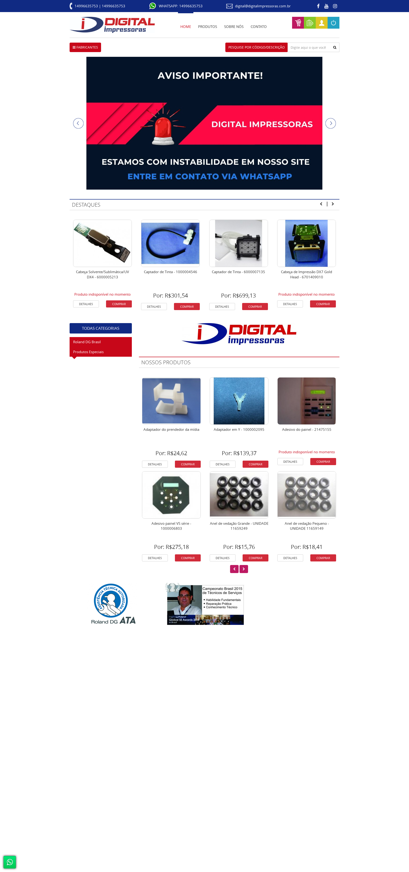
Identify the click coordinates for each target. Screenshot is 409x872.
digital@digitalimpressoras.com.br (263, 6)
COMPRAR (119, 304)
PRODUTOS (207, 26)
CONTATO (259, 26)
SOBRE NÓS (234, 26)
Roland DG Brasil (87, 341)
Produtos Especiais (88, 351)
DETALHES (86, 304)
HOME (185, 26)
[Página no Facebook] (318, 6)
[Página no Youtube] (326, 6)
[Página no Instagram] (335, 6)
